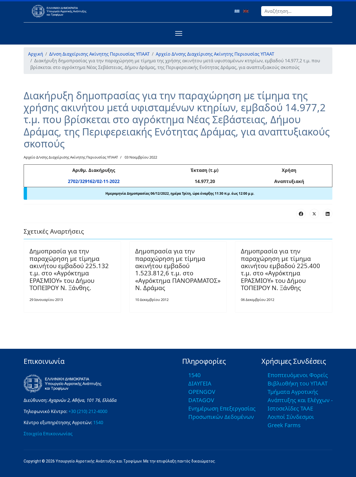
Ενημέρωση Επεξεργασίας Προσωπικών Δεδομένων (222, 413)
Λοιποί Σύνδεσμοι (291, 417)
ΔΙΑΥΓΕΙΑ (199, 383)
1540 (98, 422)
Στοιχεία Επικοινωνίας (48, 434)
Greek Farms (284, 425)
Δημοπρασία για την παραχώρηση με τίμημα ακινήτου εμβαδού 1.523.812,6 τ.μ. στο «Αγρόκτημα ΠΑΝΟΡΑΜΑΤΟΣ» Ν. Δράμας (178, 269)
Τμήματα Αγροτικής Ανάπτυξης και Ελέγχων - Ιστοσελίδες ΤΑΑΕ (300, 400)
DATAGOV (201, 400)
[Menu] (177, 33)
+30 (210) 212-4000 (87, 411)
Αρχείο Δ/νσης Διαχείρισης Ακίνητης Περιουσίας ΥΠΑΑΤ (71, 157)
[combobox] (296, 11)
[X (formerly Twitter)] (314, 213)
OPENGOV (201, 392)
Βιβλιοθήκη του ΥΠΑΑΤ (298, 383)
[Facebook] (301, 213)
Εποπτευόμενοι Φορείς (298, 375)
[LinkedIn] (327, 213)
